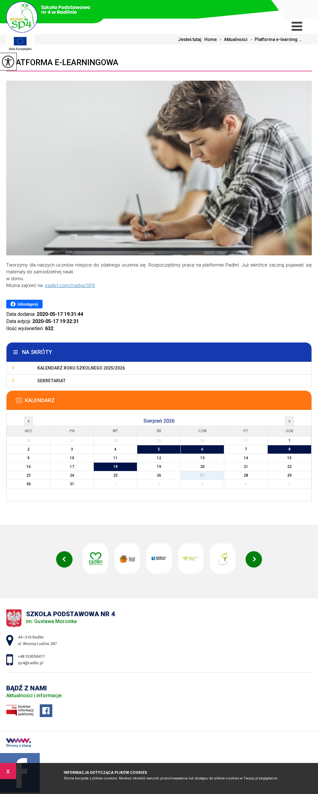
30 (28, 484)
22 (289, 466)
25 (115, 475)
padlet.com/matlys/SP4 (70, 285)
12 (159, 458)
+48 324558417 (296, 9)
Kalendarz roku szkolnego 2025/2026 (81, 368)
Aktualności (233, 39)
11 (115, 458)
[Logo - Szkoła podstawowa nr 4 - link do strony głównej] (53, 12)
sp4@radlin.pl (284, 9)
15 (289, 458)
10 (72, 458)
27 (202, 475)
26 (159, 475)
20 (202, 466)
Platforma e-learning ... (276, 39)
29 (289, 475)
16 (28, 466)
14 (246, 458)
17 (72, 466)
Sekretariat (51, 380)
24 (72, 475)
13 (202, 458)
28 (246, 475)
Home (210, 39)
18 (115, 466)
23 (28, 475)
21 (246, 466)
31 (72, 484)
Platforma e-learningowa (62, 62)
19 (159, 466)
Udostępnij (27, 304)
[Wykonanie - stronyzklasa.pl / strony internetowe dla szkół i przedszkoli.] (18, 743)
